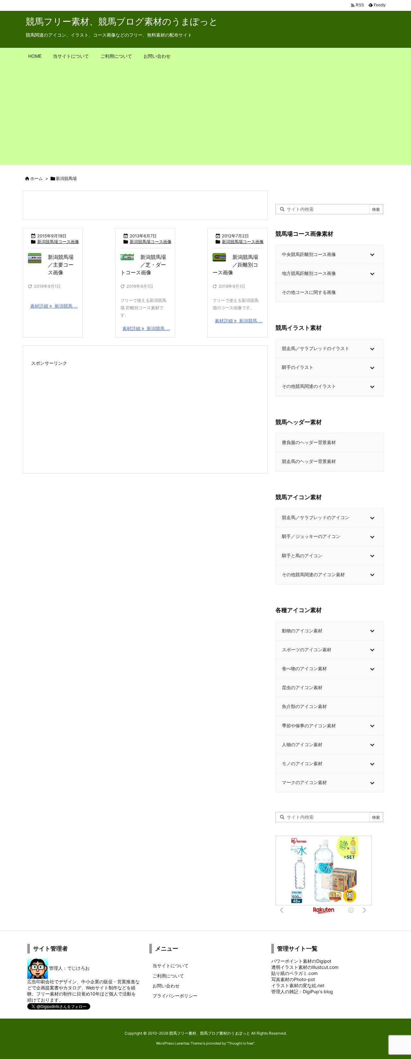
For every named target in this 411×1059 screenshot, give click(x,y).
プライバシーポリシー (175, 995)
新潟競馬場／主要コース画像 (61, 265)
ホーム (36, 178)
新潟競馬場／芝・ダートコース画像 (143, 265)
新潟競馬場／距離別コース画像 (235, 265)
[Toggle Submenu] (372, 254)
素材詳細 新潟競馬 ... (54, 306)
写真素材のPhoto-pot (293, 979)
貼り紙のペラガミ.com (294, 973)
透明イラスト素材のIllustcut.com (304, 967)
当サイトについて (170, 965)
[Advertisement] (205, 116)
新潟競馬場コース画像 (58, 241)
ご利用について (168, 975)
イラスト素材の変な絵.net (297, 985)
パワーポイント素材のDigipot (301, 961)
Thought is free (240, 1043)
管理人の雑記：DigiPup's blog (302, 991)
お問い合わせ (166, 985)
